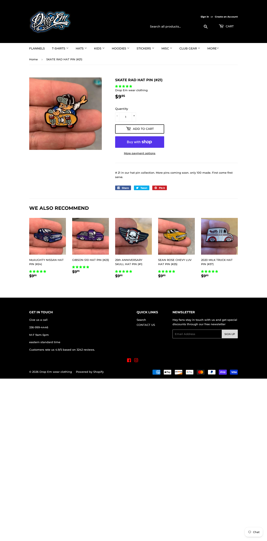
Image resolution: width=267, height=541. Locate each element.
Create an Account (226, 16)
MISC (165, 48)
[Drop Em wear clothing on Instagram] (136, 361)
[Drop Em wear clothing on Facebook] (129, 361)
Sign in (205, 16)
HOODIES (119, 48)
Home (33, 59)
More (212, 48)
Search (141, 319)
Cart (229, 26)
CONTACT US (146, 324)
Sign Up (229, 334)
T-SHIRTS (59, 48)
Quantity (121, 109)
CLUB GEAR (188, 48)
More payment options (139, 153)
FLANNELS (37, 48)
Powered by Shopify (90, 371)
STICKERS (144, 48)
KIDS (98, 48)
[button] (124, 86)
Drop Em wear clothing (55, 371)
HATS (80, 48)
